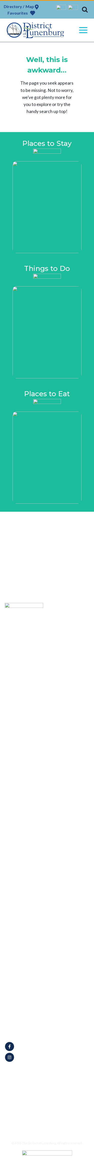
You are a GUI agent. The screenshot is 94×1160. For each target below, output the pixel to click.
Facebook (25, 1046)
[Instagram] (73, 10)
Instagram (25, 1057)
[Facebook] (61, 10)
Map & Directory (71, 625)
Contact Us (68, 672)
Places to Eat (69, 648)
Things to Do (69, 636)
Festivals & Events (73, 654)
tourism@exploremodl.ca (31, 1030)
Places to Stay (70, 643)
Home (63, 619)
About (64, 631)
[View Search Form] (84, 9)
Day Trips (66, 660)
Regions (65, 666)
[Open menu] (83, 30)
